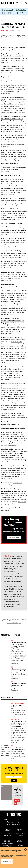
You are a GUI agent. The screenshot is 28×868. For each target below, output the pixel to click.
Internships (20, 845)
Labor (3, 20)
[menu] (17, 3)
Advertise (20, 837)
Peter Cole (4, 30)
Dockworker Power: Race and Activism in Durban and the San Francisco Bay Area (13, 119)
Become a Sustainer (20, 833)
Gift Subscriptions (7, 845)
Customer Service (7, 847)
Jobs (20, 844)
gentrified (5, 161)
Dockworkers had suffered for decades (12, 179)
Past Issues (7, 833)
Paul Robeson (12, 415)
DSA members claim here (14, 538)
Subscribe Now (17, 802)
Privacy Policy (7, 835)
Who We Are (8, 832)
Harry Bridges (21, 240)
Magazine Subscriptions (7, 843)
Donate (20, 832)
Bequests (20, 835)
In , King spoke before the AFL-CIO (13, 85)
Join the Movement (7, 862)
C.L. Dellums (5, 263)
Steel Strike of (7, 405)
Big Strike (17, 205)
